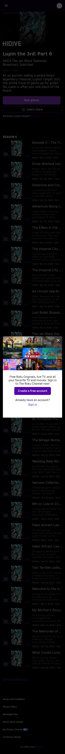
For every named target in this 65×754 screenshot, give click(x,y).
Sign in (32, 404)
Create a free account (32, 391)
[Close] (58, 340)
